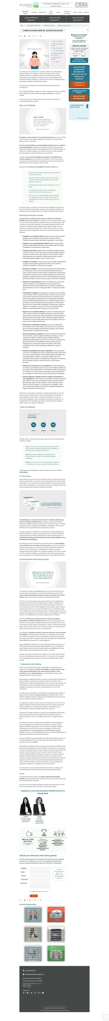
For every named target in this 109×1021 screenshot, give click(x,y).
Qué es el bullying (57, 41)
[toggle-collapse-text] (82, 118)
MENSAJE (24, 883)
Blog (75, 12)
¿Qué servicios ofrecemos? (78, 19)
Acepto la (40, 891)
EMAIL (23, 872)
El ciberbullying (60, 50)
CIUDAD (23, 876)
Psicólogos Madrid (25, 12)
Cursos (58, 12)
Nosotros (34, 12)
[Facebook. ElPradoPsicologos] (24, 993)
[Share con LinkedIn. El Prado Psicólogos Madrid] (30, 36)
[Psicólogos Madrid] (21, 25)
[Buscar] (88, 30)
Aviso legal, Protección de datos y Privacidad (54, 1008)
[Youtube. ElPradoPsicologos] (43, 993)
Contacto (86, 12)
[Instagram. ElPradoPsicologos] (35, 993)
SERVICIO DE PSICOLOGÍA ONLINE (79, 60)
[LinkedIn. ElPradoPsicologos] (32, 993)
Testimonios (42, 12)
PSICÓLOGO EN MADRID (79, 37)
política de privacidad (42, 891)
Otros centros (51, 12)
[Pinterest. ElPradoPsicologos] (39, 993)
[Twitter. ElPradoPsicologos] (28, 993)
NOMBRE (24, 868)
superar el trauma (40, 695)
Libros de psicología (67, 12)
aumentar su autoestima (46, 93)
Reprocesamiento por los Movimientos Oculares (46, 730)
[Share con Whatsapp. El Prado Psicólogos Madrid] (40, 36)
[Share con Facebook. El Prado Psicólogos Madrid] (20, 36)
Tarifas (80, 12)
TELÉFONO (24, 879)
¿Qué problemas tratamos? (31, 19)
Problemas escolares (49, 25)
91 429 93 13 (81, 3)
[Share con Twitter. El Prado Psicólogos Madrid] (25, 36)
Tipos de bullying (57, 48)
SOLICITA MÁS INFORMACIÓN (79, 97)
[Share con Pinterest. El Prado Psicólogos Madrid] (35, 36)
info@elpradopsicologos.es (81, 7)
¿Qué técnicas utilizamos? (54, 19)
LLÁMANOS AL (79, 84)
